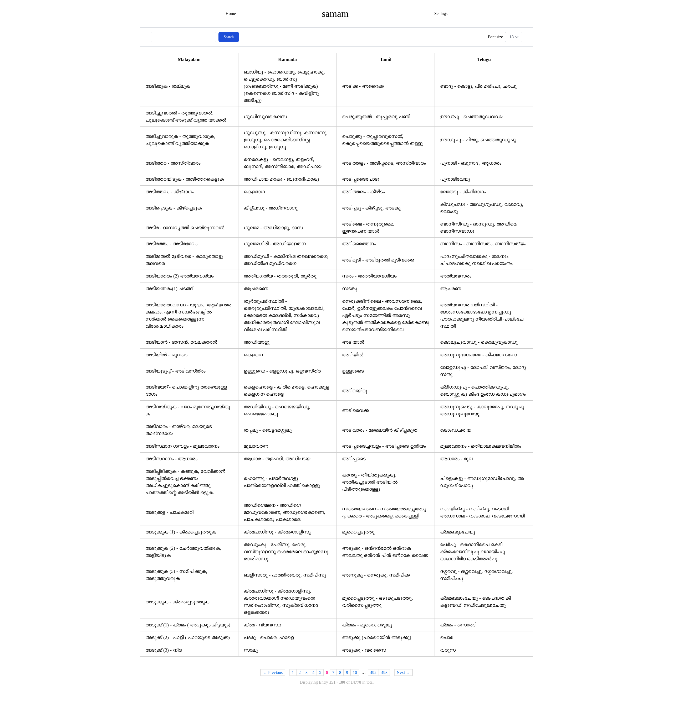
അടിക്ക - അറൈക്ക (363, 86)
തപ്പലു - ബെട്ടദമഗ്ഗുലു (268, 430)
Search (229, 37)
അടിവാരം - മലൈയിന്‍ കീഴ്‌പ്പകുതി (380, 430)
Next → (403, 672)
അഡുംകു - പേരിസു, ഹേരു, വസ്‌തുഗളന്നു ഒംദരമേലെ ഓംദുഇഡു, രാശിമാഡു (287, 551)
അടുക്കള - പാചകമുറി (169, 512)
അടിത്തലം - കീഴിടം (363, 191)
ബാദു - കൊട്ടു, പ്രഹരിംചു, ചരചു (478, 86)
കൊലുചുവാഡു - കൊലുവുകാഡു (479, 342)
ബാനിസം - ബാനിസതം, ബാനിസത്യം (483, 243)
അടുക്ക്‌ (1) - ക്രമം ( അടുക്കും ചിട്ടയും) (187, 624)
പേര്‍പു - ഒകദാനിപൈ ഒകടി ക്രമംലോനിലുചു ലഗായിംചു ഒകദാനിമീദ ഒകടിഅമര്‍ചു (472, 551)
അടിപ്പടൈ (354, 458)
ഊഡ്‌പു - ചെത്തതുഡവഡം (471, 116)
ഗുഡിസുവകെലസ (265, 116)
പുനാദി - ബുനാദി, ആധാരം (470, 163)
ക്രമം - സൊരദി (458, 624)
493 (384, 672)
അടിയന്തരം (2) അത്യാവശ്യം (179, 276)
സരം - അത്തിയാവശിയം (369, 276)
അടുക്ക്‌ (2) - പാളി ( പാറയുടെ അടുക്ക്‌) (187, 637)
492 (373, 672)
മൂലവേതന (256, 446)
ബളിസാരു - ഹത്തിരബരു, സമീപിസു (285, 575)
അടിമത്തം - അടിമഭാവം (171, 243)
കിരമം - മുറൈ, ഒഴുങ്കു (367, 624)
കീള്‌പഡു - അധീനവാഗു (271, 208)
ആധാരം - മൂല (456, 458)
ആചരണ (450, 288)
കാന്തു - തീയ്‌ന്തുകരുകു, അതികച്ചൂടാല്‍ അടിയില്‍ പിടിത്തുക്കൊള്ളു (369, 482)
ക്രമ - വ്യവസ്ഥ (262, 624)
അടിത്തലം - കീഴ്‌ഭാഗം (169, 191)
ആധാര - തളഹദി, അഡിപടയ (277, 458)
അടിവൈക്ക (355, 410)
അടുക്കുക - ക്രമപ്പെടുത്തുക (177, 601)
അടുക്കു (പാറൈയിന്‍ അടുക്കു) (376, 637)
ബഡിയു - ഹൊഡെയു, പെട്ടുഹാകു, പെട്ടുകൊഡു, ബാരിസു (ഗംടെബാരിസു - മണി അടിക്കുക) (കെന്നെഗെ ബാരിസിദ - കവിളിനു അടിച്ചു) (284, 86)
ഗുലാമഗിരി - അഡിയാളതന (275, 243)
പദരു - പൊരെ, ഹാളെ (269, 637)
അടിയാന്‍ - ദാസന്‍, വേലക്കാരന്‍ (181, 342)
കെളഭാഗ (254, 191)
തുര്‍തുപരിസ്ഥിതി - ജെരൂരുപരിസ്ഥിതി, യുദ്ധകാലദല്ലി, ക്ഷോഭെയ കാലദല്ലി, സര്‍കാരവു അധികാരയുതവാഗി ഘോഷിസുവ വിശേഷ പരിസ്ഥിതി (284, 315)
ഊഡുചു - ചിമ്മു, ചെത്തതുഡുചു (478, 139)
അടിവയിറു (354, 390)
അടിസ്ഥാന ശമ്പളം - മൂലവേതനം (182, 446)
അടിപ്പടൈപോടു (360, 179)
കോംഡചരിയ (455, 430)
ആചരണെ (256, 288)
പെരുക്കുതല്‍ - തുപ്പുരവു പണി (376, 116)
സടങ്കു (349, 288)
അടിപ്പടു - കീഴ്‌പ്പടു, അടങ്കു (371, 208)
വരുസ (448, 650)
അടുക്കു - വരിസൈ (364, 650)
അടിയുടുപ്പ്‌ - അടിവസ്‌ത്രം (175, 371)
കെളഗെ (253, 354)
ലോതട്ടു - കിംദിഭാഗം (463, 191)
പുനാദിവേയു (455, 179)
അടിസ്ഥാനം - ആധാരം (171, 458)
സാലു (251, 650)
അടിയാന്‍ (353, 342)
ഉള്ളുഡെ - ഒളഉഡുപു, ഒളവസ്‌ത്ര (282, 371)
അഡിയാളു (256, 342)
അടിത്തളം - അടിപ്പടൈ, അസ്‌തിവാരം (384, 163)
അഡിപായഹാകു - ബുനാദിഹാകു (281, 179)
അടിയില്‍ (352, 354)
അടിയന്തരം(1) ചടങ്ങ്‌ (168, 288)
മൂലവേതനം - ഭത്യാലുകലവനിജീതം (480, 446)
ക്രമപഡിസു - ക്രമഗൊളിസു (277, 532)
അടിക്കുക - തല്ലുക (167, 86)
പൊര (446, 637)
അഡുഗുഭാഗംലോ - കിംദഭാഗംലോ (478, 354)
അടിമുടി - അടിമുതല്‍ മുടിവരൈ (378, 260)
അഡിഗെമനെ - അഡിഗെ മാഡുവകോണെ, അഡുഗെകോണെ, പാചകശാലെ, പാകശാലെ (284, 512)
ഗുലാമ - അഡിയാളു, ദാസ (273, 227)
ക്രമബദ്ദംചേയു (457, 532)
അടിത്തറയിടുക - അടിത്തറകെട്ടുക (184, 179)
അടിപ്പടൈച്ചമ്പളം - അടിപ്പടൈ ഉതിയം (384, 446)
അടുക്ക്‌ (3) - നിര (163, 650)
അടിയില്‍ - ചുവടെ (166, 354)
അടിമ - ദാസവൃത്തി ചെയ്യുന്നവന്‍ (184, 227)
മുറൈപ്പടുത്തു (358, 532)
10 (355, 672)
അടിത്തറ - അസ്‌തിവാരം (173, 163)
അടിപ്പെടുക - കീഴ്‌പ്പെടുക (173, 208)
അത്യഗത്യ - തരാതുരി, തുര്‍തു (280, 276)
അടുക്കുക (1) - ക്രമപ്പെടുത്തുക (180, 532)
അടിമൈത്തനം (359, 243)
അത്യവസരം (455, 276)
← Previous (273, 672)
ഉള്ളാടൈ (353, 371)
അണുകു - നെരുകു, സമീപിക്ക (376, 575)
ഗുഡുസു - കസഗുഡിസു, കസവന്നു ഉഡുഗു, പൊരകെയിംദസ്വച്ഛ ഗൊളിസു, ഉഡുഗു (285, 139)
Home (231, 13)
